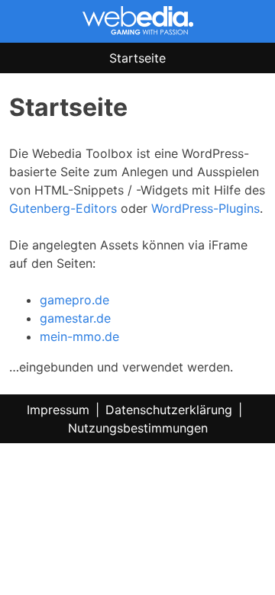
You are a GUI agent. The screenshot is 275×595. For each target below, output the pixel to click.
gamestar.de (75, 318)
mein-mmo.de (79, 336)
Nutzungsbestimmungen (138, 428)
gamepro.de (74, 299)
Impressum (58, 409)
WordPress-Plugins (205, 208)
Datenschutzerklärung (168, 409)
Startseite (137, 58)
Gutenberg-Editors (63, 208)
